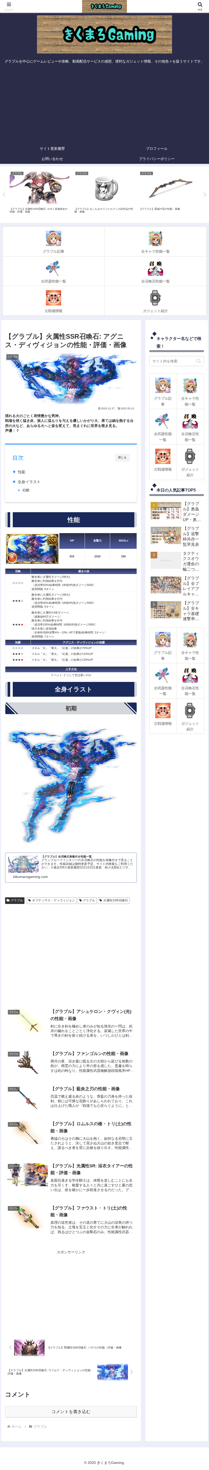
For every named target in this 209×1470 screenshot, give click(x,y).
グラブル (17, 900)
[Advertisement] (104, 105)
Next (205, 194)
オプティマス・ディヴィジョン (53, 900)
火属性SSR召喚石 (115, 900)
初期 (25, 490)
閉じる (122, 457)
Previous (3, 194)
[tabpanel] (39, 193)
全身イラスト (29, 481)
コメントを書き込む (70, 1411)
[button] (198, 361)
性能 (21, 471)
